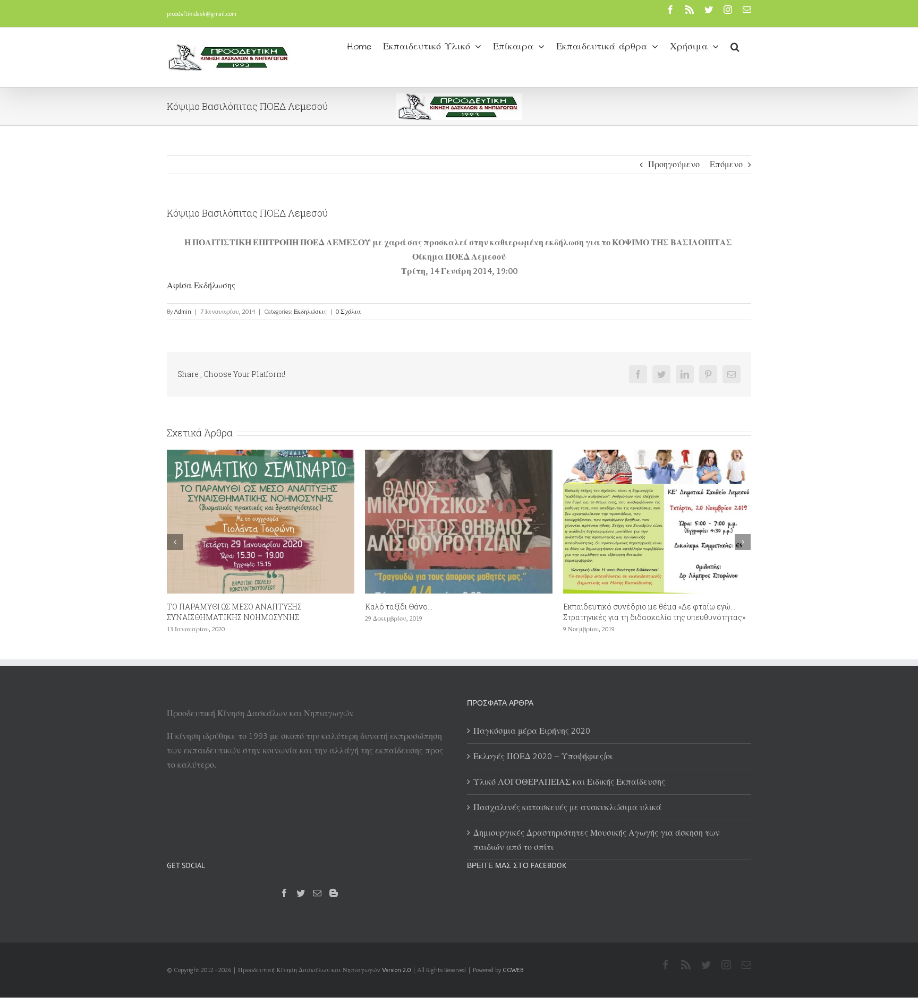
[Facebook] (284, 893)
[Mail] (317, 893)
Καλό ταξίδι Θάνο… (271, 607)
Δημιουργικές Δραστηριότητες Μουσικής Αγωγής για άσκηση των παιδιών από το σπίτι (596, 840)
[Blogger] (333, 893)
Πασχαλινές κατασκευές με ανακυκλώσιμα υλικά (567, 807)
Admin (182, 311)
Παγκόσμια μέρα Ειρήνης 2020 (531, 731)
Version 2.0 (396, 970)
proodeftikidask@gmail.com (201, 14)
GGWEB (513, 970)
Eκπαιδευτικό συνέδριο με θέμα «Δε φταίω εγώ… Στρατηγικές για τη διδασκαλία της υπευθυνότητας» (527, 612)
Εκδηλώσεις (310, 311)
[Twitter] (300, 893)
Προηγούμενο (674, 164)
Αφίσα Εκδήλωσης (201, 285)
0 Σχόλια (348, 311)
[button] (735, 46)
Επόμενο (726, 164)
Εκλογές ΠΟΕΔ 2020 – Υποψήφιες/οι (543, 756)
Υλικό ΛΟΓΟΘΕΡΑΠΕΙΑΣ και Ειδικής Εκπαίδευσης (569, 782)
